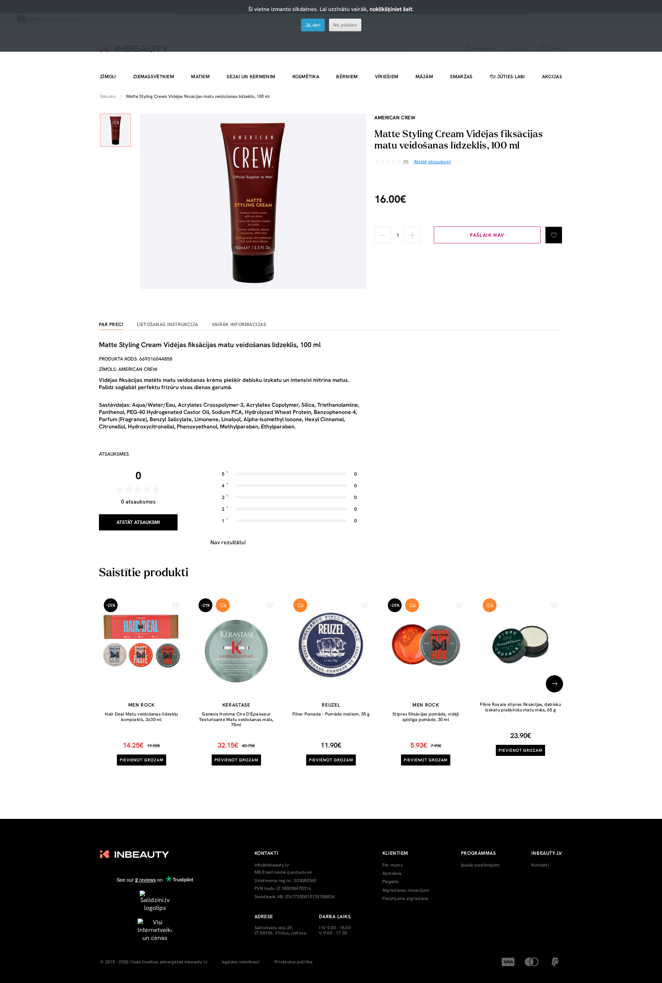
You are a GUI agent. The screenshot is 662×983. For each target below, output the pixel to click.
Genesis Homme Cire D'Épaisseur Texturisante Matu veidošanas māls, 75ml (236, 719)
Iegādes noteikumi (240, 962)
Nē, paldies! (345, 25)
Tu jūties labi (507, 77)
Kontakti (540, 865)
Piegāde (390, 881)
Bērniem (347, 77)
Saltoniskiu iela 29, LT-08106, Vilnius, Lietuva (280, 930)
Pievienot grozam (141, 760)
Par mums (392, 865)
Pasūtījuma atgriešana (405, 898)
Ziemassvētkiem (153, 77)
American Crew (394, 117)
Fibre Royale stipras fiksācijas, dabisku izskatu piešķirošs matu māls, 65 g (520, 707)
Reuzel (331, 705)
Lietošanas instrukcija (167, 324)
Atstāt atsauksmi (138, 522)
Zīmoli (108, 77)
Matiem (200, 77)
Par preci (111, 324)
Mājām (424, 77)
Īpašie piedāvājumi (480, 865)
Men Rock (141, 705)
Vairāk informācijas (239, 324)
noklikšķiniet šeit (391, 9)
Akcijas (552, 77)
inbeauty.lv (196, 962)
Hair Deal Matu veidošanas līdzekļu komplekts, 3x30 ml (141, 716)
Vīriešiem (387, 77)
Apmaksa (392, 873)
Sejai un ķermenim (251, 77)
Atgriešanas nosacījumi (406, 890)
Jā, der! (312, 25)
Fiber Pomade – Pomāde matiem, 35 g (331, 714)
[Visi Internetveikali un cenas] (155, 929)
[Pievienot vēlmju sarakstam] (553, 235)
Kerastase (236, 705)
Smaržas (461, 77)
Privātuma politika (293, 962)
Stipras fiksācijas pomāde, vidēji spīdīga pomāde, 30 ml (425, 716)
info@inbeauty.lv (271, 865)
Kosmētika (306, 77)
